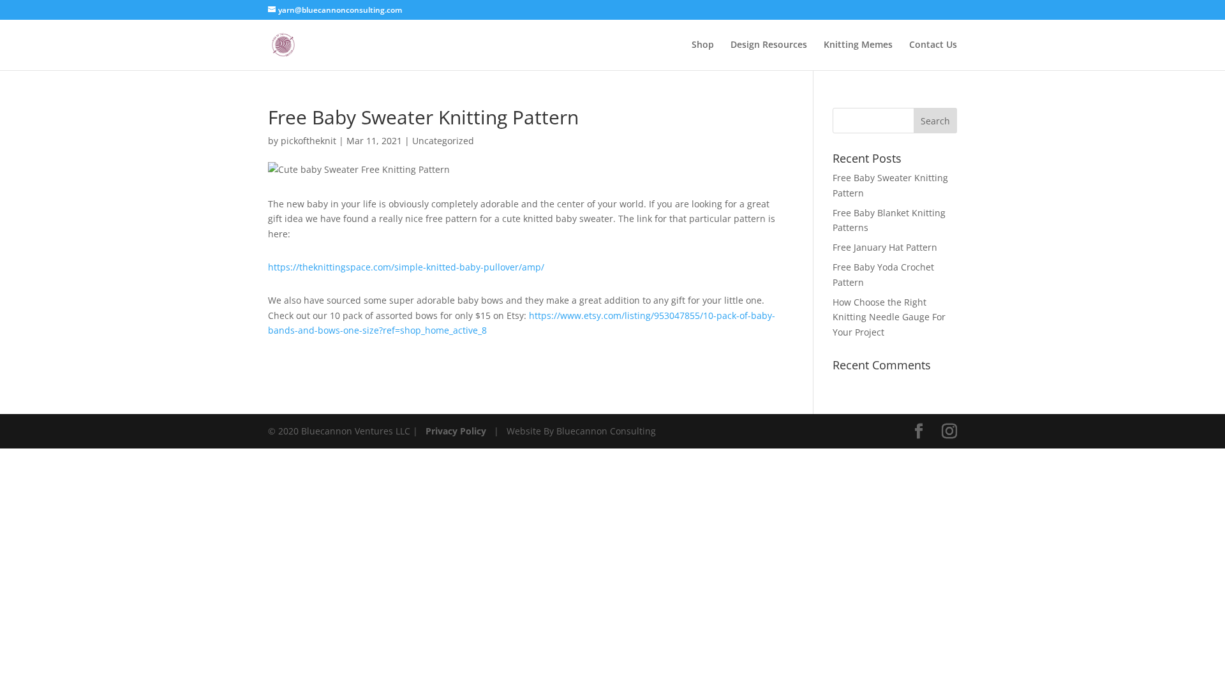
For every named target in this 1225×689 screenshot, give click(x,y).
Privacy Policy (456, 431)
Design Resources (769, 45)
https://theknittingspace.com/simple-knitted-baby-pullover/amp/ (406, 267)
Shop (703, 45)
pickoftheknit (308, 141)
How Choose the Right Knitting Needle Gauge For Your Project (889, 317)
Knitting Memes (858, 45)
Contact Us (933, 45)
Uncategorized (443, 141)
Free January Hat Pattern (885, 247)
